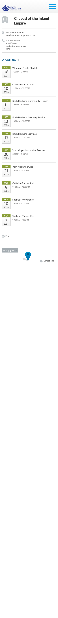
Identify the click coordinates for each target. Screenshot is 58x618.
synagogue (10, 250)
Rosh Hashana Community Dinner (30, 100)
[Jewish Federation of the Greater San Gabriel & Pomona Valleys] (11, 7)
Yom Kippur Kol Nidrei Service (28, 150)
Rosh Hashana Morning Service (28, 117)
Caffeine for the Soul (23, 84)
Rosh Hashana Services (24, 133)
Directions (49, 260)
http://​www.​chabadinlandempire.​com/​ (16, 46)
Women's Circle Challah (24, 67)
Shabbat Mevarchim (23, 199)
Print (7, 236)
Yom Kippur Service (22, 166)
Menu (52, 6)
